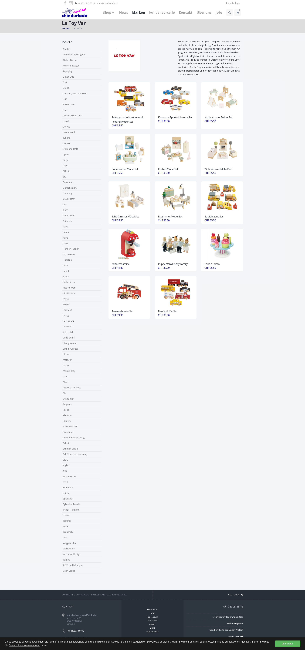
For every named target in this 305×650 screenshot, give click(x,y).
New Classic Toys (72, 387)
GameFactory (70, 187)
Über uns (204, 12)
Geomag (67, 193)
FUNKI (66, 171)
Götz (65, 209)
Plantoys (67, 415)
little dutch (68, 332)
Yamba (66, 559)
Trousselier (68, 531)
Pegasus (67, 404)
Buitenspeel (69, 104)
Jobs (219, 12)
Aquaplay (67, 71)
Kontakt (186, 12)
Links (152, 627)
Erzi (65, 176)
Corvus (66, 126)
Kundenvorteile (162, 12)
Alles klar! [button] (287, 643)
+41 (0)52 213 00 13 (86, 3)
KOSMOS (67, 309)
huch (65, 265)
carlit (65, 110)
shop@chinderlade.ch (107, 3)
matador (67, 359)
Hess (65, 243)
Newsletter (152, 609)
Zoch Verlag (69, 570)
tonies (66, 515)
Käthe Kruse (69, 282)
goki (65, 204)
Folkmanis (68, 182)
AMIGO (66, 48)
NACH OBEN (234, 594)
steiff (65, 481)
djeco (66, 154)
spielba (66, 493)
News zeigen (234, 636)
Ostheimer (68, 398)
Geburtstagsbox (235, 623)
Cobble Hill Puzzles (72, 115)
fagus (66, 165)
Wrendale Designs (72, 554)
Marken (138, 12)
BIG (65, 82)
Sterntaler (68, 487)
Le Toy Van (69, 320)
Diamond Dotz (70, 148)
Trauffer (67, 520)
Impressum (152, 616)
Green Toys (69, 215)
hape (65, 237)
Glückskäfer (69, 198)
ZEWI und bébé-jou (73, 565)
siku (65, 470)
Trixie (65, 526)
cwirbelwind (69, 132)
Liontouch (68, 326)
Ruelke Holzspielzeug (74, 437)
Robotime (68, 431)
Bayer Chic (68, 76)
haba (65, 226)
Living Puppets (70, 348)
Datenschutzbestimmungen (24, 645)
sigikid (66, 465)
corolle (66, 121)
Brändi (66, 87)
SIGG (65, 459)
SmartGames (69, 476)
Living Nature (70, 343)
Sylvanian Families (72, 504)
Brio (65, 98)
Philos (66, 409)
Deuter (66, 143)
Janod (66, 270)
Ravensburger (70, 426)
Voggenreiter (69, 543)
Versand (152, 620)
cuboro (66, 137)
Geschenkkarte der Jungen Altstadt (226, 629)
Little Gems (69, 337)
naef (65, 376)
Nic (64, 393)
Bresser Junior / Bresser (75, 93)
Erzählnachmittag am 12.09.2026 (228, 616)
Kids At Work (69, 287)
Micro (66, 365)
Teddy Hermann (71, 509)
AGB (152, 613)
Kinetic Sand (69, 293)
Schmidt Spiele (70, 448)
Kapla (66, 276)
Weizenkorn (69, 548)
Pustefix (67, 420)
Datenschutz (152, 631)
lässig (66, 315)
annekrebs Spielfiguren (74, 54)
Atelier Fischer (70, 60)
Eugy (65, 159)
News (123, 12)
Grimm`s (67, 221)
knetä (66, 298)
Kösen (66, 304)
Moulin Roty (69, 370)
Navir (65, 382)
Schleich (67, 443)
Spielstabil (68, 498)
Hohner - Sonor (71, 248)
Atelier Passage (71, 65)
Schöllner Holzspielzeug (75, 454)
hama (66, 232)
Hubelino (67, 259)
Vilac (65, 537)
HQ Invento (69, 254)
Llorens (67, 354)
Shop (107, 12)
